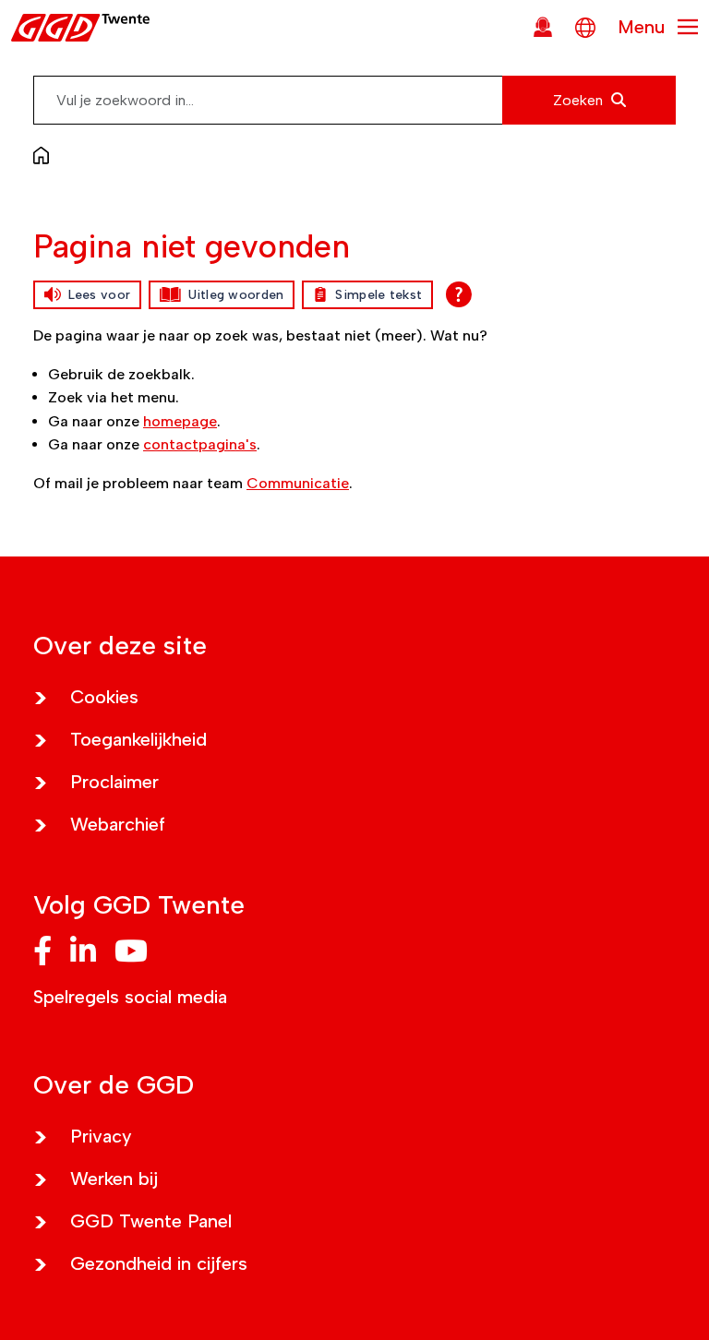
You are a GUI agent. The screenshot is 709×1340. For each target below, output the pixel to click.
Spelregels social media (130, 997)
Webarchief (117, 824)
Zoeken (580, 100)
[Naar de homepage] (45, 154)
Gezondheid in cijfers (158, 1263)
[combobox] (354, 100)
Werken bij (114, 1178)
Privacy (101, 1136)
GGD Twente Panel (151, 1221)
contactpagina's (200, 444)
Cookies (104, 697)
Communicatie (297, 483)
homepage (180, 421)
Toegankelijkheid (138, 739)
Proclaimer (114, 782)
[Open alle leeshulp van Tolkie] (459, 294)
